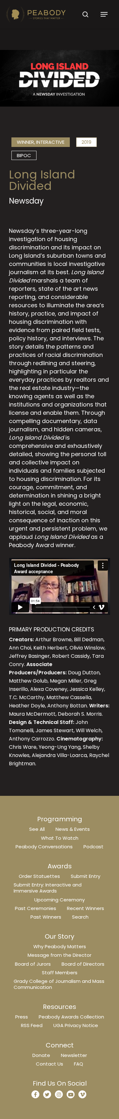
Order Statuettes (39, 876)
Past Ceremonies (35, 908)
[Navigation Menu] (104, 14)
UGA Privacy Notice (75, 1025)
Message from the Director (59, 955)
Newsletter (74, 1055)
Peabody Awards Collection (71, 1016)
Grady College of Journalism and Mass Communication (59, 984)
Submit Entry (85, 876)
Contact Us (49, 1063)
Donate (41, 1055)
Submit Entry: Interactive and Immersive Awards (48, 887)
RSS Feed (32, 1025)
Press (21, 1016)
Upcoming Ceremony (59, 899)
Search (80, 917)
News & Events (73, 829)
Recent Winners (85, 908)
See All (37, 829)
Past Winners (45, 917)
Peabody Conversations (44, 846)
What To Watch (59, 838)
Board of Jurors (33, 964)
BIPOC (24, 155)
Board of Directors (83, 964)
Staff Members (59, 972)
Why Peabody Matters (59, 946)
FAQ (78, 1063)
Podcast (93, 846)
